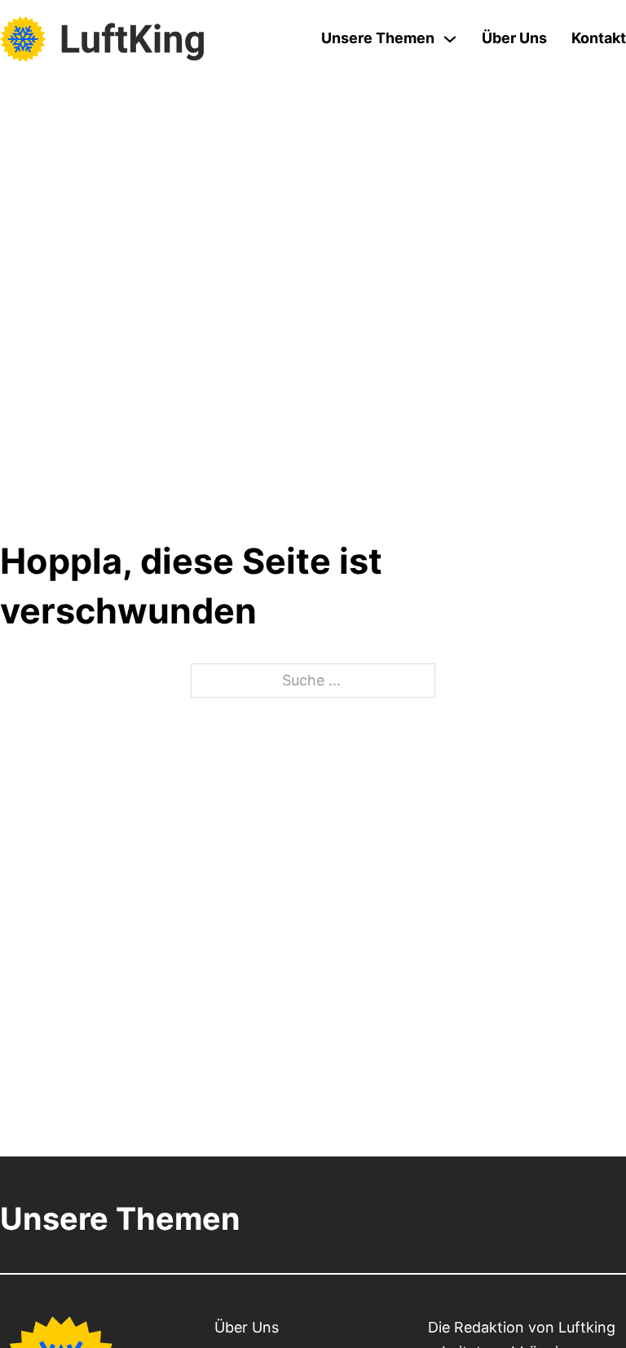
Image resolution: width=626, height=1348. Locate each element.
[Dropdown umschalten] (450, 39)
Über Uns (514, 37)
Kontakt (598, 37)
